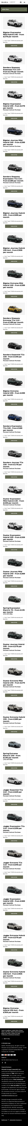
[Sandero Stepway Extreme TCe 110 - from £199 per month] (14, 309)
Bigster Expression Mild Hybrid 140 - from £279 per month (13, 34)
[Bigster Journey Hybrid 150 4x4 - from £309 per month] (14, 239)
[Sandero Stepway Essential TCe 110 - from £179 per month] (14, 58)
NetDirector (4, 1120)
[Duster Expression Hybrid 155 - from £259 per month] (14, 526)
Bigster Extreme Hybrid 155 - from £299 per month (14, 393)
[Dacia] (4, 2)
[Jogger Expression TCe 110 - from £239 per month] (14, 817)
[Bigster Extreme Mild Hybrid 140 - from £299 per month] (14, 274)
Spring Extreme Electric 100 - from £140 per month (11, 755)
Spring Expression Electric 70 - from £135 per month (14, 610)
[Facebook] (2, 1063)
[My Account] (20, 2)
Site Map (8, 1031)
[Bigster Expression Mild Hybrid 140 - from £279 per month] (14, 23)
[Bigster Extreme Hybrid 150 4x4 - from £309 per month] (14, 999)
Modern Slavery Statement (17, 1031)
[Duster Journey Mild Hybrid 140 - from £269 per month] (14, 562)
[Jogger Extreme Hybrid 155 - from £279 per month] (14, 926)
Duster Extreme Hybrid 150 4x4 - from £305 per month (14, 974)
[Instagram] (5, 1063)
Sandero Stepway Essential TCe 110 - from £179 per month (13, 69)
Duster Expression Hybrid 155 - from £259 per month (14, 537)
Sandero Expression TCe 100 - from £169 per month (12, 428)
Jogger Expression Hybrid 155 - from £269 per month (14, 901)
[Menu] (24, 2)
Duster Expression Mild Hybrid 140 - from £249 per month (13, 501)
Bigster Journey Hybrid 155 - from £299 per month (14, 215)
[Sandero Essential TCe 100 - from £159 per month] (14, 345)
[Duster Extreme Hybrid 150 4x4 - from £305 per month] (14, 962)
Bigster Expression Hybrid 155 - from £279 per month (14, 106)
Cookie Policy (15, 1030)
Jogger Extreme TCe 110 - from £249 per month (12, 865)
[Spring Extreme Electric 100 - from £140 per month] (14, 744)
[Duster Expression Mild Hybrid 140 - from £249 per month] (14, 489)
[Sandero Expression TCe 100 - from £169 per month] (14, 417)
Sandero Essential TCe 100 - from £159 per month (13, 356)
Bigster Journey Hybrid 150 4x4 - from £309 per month (14, 250)
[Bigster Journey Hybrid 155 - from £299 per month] (14, 203)
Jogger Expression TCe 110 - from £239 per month (14, 828)
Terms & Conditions (6, 1030)
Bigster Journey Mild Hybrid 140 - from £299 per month (14, 142)
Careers (9, 1033)
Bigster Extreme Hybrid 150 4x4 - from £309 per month (13, 1010)
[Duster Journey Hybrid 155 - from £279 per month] (14, 635)
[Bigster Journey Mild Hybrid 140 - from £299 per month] (14, 131)
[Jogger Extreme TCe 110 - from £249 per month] (14, 853)
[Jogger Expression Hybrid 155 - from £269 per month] (14, 889)
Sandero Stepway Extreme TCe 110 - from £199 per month (13, 320)
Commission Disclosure (14, 1034)
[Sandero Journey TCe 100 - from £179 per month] (14, 453)
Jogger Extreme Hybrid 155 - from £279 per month (14, 937)
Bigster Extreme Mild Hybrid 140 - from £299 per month (14, 285)
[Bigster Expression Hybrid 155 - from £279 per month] (14, 94)
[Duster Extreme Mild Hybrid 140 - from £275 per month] (14, 671)
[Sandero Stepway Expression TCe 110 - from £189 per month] (14, 167)
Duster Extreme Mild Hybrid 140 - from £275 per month (14, 683)
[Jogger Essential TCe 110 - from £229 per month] (14, 780)
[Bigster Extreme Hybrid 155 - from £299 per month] (14, 381)
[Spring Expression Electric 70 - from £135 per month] (14, 598)
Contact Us (14, 1033)
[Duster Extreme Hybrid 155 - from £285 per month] (14, 708)
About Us (3, 1033)
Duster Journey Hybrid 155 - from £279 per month (13, 646)
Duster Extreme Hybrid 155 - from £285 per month (14, 719)
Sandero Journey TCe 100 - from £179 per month (13, 464)
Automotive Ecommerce (16, 1120)
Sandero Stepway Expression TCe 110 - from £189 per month (13, 178)
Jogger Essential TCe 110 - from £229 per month (13, 792)
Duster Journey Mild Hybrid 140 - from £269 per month (14, 573)
